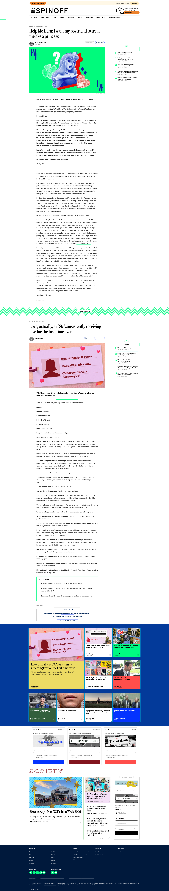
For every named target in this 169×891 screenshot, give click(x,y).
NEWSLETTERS (126, 777)
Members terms (100, 854)
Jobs (85, 854)
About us (75, 854)
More (79, 17)
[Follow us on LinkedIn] (44, 873)
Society (32, 26)
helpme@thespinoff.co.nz (72, 111)
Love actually (39, 338)
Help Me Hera (89, 42)
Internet (31, 857)
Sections (70, 17)
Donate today (128, 12)
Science (31, 863)
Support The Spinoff (38, 3)
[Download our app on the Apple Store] (52, 873)
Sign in (135, 3)
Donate (97, 852)
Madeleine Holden (40, 42)
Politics (34, 17)
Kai (30, 854)
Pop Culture (45, 17)
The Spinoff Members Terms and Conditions (52, 878)
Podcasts (89, 17)
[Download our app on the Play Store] (55, 873)
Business (53, 863)
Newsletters (100, 17)
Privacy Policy (32, 878)
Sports (53, 857)
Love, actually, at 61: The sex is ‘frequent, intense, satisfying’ (61, 583)
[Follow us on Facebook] (31, 873)
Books (62, 17)
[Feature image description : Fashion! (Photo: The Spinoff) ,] (55, 792)
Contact (75, 852)
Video (31, 852)
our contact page (101, 883)
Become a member (115, 17)
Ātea (54, 17)
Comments (99, 338)
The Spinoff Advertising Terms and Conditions (81, 878)
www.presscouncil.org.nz (50, 885)
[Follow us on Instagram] (40, 873)
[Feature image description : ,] (97, 784)
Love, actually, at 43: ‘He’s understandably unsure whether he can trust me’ (66, 596)
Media (53, 860)
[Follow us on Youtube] (37, 873)
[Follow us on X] (34, 873)
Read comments (67, 621)
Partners (31, 860)
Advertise (87, 852)
